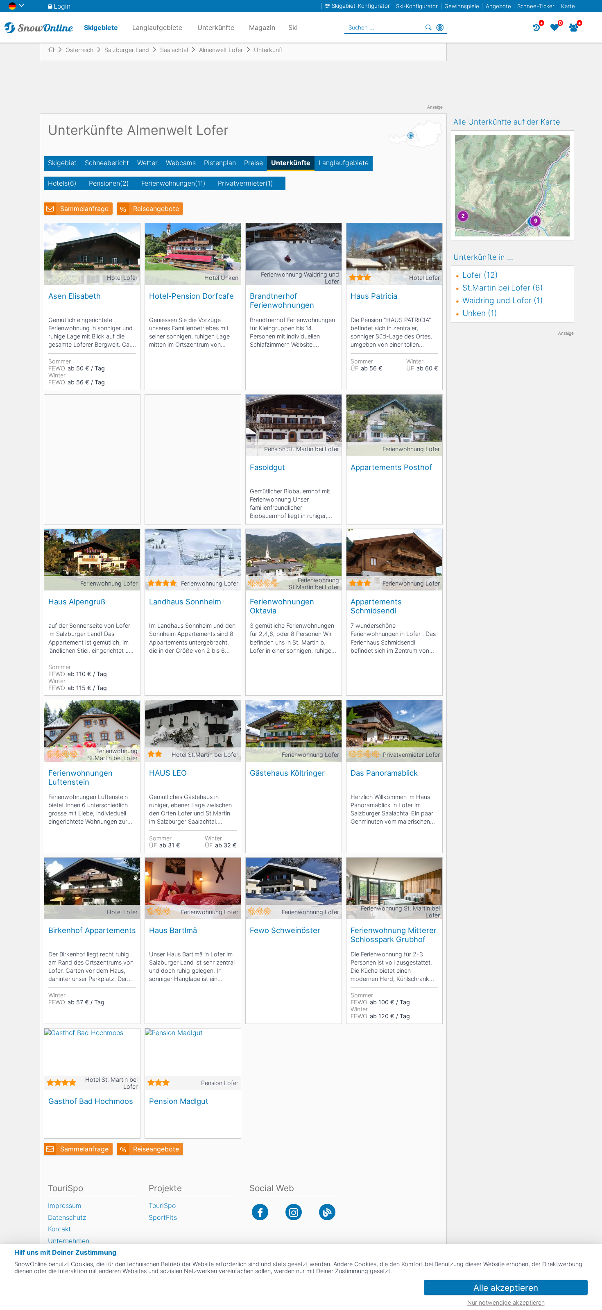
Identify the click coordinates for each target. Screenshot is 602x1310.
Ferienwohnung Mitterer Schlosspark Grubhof (394, 935)
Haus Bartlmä (173, 930)
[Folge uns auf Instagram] (293, 1212)
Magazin (262, 27)
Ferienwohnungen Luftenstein (80, 777)
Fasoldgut (267, 467)
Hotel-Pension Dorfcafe (191, 295)
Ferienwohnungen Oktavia (282, 606)
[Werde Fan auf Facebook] (260, 1212)
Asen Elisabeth (74, 295)
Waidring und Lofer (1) (502, 300)
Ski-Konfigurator (417, 6)
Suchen (428, 27)
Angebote (498, 6)
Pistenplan (220, 163)
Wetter (147, 163)
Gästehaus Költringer (287, 772)
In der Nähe (440, 27)
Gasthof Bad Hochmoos (90, 1101)
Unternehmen (68, 1241)
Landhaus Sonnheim (185, 601)
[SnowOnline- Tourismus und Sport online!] (54, 49)
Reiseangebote (156, 208)
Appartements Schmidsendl (376, 606)
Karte (568, 6)
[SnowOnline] (38, 27)
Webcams (181, 163)
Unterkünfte (290, 163)
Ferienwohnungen (173, 183)
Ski (293, 27)
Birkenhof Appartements (92, 930)
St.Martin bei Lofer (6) (502, 288)
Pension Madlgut (178, 1101)
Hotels (62, 183)
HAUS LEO (168, 772)
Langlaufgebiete (344, 163)
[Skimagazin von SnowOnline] (327, 1212)
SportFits (163, 1217)
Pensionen (109, 183)
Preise (253, 163)
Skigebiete (101, 27)
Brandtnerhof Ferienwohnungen (282, 300)
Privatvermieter (245, 183)
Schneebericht (107, 163)
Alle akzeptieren (505, 1288)
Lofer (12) (480, 275)
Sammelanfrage (84, 208)
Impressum (64, 1205)
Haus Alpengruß (76, 601)
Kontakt (59, 1229)
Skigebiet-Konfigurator (361, 6)
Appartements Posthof (391, 467)
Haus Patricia (374, 295)
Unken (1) (479, 313)
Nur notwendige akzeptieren (506, 1302)
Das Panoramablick (384, 772)
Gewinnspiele (461, 6)
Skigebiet (62, 163)
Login (62, 6)
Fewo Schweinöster (285, 930)
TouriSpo (162, 1205)
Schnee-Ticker (535, 6)
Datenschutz (67, 1217)
